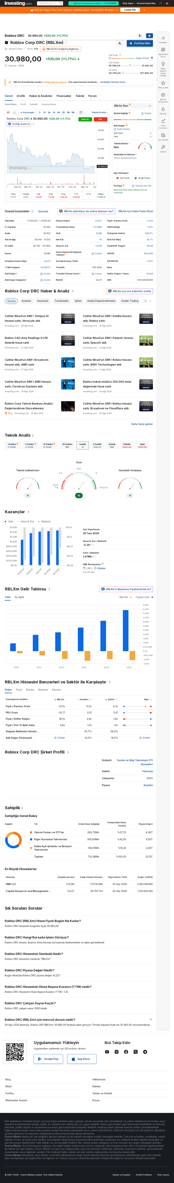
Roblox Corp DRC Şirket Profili (35, 752)
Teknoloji (147, 771)
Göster (61, 737)
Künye (96, 1100)
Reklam (96, 1086)
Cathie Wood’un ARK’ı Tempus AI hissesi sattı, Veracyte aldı (27, 318)
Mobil (8, 1086)
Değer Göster (142, 58)
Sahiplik (34, 104)
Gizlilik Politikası (144, 1174)
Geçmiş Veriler (49, 104)
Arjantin (148, 785)
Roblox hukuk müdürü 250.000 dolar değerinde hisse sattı (107, 384)
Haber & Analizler (41, 96)
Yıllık (8, 597)
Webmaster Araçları (16, 1100)
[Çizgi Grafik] (14, 112)
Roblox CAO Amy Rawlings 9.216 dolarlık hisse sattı (26, 340)
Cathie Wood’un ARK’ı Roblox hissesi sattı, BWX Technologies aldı (107, 362)
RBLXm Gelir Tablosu (25, 588)
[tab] (13, 445)
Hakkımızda (98, 1079)
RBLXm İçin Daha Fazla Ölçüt (136, 211)
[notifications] (161, 3)
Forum (92, 96)
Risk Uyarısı (163, 1174)
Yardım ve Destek (102, 1093)
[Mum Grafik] (8, 112)
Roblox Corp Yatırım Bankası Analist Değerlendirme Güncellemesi (29, 406)
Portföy (9, 1093)
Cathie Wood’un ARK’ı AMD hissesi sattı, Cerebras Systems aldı (28, 384)
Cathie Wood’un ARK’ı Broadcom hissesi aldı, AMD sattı (26, 362)
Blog (8, 1079)
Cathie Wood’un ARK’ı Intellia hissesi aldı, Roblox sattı (107, 318)
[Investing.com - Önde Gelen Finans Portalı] (18, 3)
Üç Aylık (19, 597)
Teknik (79, 96)
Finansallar (64, 96)
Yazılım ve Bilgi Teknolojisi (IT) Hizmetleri (135, 762)
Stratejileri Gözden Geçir (112, 82)
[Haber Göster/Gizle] (81, 112)
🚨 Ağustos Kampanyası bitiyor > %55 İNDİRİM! (94, 3)
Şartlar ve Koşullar (121, 1174)
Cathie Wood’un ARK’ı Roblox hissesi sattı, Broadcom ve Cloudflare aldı (107, 406)
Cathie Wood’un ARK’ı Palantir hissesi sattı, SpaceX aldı (108, 340)
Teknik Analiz (18, 435)
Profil (23, 104)
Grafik (21, 96)
